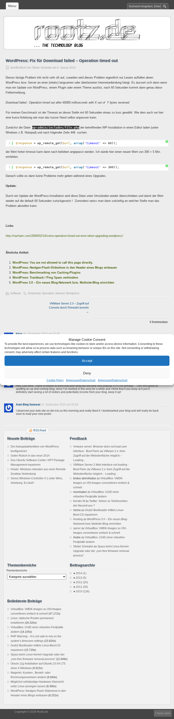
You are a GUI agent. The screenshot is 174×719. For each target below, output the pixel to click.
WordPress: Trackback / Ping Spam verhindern (45, 277)
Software (15, 293)
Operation (48, 293)
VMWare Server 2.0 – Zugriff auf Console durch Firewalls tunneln (69, 307)
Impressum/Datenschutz (81, 380)
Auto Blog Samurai (28, 404)
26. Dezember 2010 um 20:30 (41, 333)
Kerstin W (79, 501)
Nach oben (164, 713)
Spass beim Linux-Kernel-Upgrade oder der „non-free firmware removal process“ (101, 551)
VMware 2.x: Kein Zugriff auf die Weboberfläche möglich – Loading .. (99, 456)
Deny (87, 373)
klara (19, 333)
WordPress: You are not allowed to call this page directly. (52, 262)
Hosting (78, 519)
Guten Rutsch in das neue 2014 (30, 455)
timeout (60, 293)
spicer (77, 528)
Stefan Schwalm (42, 67)
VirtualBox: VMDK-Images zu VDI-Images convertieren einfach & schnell (101, 483)
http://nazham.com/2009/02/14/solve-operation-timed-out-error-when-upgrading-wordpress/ (64, 235)
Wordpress (72, 293)
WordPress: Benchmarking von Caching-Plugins (46, 272)
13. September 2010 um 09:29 (59, 404)
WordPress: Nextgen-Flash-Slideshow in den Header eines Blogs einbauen (64, 267)
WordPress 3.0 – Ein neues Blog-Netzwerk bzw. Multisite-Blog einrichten (63, 282)
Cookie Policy (55, 380)
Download (34, 293)
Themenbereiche (16, 570)
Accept (87, 361)
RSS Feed (39, 430)
